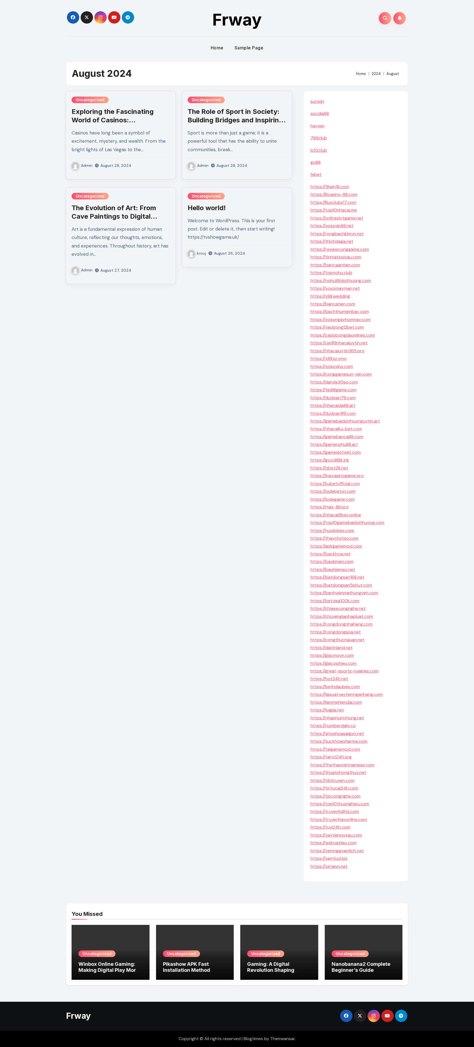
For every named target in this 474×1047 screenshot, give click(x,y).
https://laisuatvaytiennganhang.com (347, 694)
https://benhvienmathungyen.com (344, 593)
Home (217, 47)
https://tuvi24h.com (330, 827)
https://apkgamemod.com (336, 546)
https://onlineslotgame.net (337, 218)
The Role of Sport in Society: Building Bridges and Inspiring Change (235, 120)
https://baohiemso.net (333, 569)
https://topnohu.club (331, 272)
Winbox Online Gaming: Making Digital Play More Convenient (108, 970)
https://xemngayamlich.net (337, 851)
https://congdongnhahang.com (342, 624)
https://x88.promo (329, 358)
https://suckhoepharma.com (339, 741)
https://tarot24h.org (331, 757)
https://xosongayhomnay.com (341, 319)
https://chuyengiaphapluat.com (342, 616)
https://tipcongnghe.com (335, 796)
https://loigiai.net (327, 710)
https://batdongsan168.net (337, 577)
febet (316, 174)
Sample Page (249, 47)
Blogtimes (253, 1039)
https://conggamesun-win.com (341, 374)
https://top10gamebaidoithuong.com (347, 522)
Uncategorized (90, 99)
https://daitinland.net (331, 648)
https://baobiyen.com (332, 561)
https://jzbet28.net (329, 468)
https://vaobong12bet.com (337, 327)
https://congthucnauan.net (338, 640)
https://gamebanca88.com (337, 437)
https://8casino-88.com (334, 194)
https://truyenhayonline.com (339, 819)
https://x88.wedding (330, 296)
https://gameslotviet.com (336, 452)
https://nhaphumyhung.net (337, 718)
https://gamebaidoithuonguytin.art (345, 421)
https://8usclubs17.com (333, 202)
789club (319, 138)
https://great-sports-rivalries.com (345, 671)
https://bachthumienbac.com (340, 311)
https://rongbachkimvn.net (337, 234)
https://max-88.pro (330, 507)
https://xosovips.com (332, 366)
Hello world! (207, 208)
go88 (316, 162)
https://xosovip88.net (332, 226)
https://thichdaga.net (332, 241)
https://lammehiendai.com (336, 702)
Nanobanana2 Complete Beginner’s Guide (361, 967)
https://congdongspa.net (336, 632)
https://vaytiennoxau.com (336, 835)
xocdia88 (320, 113)
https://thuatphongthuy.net (338, 772)
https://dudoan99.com (333, 413)
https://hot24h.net (329, 679)
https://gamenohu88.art (334, 444)
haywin (318, 126)
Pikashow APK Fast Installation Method (186, 967)
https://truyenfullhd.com (335, 811)
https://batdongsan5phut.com (341, 585)
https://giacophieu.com (334, 663)
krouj (201, 253)
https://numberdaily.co (333, 725)
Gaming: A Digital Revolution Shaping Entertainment (270, 970)
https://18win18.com (330, 187)
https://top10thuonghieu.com (340, 804)
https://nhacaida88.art (333, 405)
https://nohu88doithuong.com (341, 280)
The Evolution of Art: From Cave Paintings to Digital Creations (114, 216)
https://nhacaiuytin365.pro (338, 351)
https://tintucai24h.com (334, 788)
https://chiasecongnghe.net (338, 608)
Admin (86, 165)
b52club (319, 150)
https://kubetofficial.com (335, 483)
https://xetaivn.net (329, 866)
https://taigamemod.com (335, 749)
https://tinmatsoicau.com (336, 257)
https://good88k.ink (330, 460)
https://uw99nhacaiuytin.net (339, 343)
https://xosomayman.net (335, 288)
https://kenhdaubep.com (335, 686)
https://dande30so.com (334, 382)
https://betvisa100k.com (335, 601)
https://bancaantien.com (335, 265)
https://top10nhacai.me (334, 210)
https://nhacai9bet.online (336, 515)
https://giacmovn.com (332, 655)
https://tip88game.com (333, 390)
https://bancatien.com (333, 304)
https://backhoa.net (331, 554)
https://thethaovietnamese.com (342, 765)
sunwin (317, 101)
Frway (237, 19)
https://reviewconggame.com (340, 249)
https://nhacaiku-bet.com (336, 429)
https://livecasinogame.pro (337, 476)
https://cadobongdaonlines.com (343, 335)
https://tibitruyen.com (332, 780)
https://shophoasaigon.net (337, 733)
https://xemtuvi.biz (329, 858)
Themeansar (282, 1039)
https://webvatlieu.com (334, 843)
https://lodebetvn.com (333, 491)
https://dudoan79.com (333, 398)
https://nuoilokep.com (332, 530)
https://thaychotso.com (335, 538)
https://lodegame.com (333, 499)
